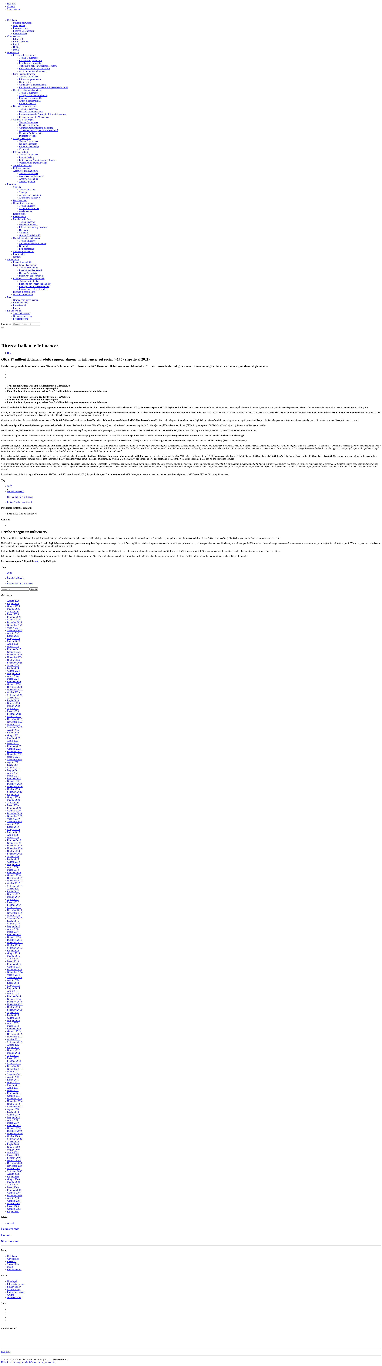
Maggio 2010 (13, 1117)
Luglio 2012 (13, 1047)
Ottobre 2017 (13, 883)
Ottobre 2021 (13, 757)
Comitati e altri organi (23, 119)
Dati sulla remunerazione (25, 106)
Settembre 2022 (14, 727)
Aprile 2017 (13, 899)
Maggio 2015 (13, 956)
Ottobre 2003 (13, 1203)
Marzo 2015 (13, 961)
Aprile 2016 (13, 929)
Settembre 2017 (14, 886)
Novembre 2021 (15, 754)
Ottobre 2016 (13, 915)
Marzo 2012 (13, 1058)
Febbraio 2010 (14, 1125)
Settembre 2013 (14, 1009)
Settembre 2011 (14, 1074)
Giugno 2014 (13, 985)
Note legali (12, 1281)
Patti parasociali (26, 249)
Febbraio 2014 (14, 996)
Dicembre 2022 (14, 719)
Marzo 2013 (13, 1026)
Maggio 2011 (13, 1085)
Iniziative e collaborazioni (31, 275)
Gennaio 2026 (14, 619)
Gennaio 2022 (14, 748)
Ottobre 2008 (13, 1168)
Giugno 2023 (13, 703)
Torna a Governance (28, 57)
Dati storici (24, 230)
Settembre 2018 (14, 853)
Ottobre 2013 (13, 1007)
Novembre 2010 (15, 1101)
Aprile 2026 (13, 611)
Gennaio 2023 (14, 716)
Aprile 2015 (13, 958)
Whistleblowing (14, 1297)
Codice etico (25, 82)
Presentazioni (19, 216)
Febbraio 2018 (14, 872)
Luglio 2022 (13, 732)
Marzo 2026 (13, 614)
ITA (9, 3)
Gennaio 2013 (14, 1031)
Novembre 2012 (15, 1036)
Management (19, 25)
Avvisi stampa (25, 211)
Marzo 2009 (13, 1155)
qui (36, 561)
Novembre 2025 (15, 625)
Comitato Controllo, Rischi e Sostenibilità (38, 130)
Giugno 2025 (13, 638)
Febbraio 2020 (14, 808)
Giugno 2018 (13, 861)
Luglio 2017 (13, 891)
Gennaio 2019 (14, 843)
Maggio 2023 (13, 705)
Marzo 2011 (13, 1090)
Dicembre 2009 (14, 1131)
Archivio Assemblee (28, 179)
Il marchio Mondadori (23, 31)
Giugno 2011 (13, 1082)
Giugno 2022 (13, 735)
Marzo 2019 (13, 837)
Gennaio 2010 (14, 1128)
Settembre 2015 (14, 948)
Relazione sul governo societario (34, 68)
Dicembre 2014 (14, 969)
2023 (9, 486)
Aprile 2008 (13, 1184)
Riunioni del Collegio (29, 146)
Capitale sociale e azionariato (26, 238)
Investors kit (19, 254)
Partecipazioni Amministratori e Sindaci (37, 160)
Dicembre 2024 (14, 654)
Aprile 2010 (13, 1120)
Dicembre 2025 (14, 622)
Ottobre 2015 (13, 945)
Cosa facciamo (14, 36)
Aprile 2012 (13, 1055)
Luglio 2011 (13, 1079)
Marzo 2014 (13, 993)
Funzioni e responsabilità (31, 98)
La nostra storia (20, 28)
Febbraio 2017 (14, 905)
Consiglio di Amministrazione (27, 90)
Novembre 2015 (15, 942)
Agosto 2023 (13, 697)
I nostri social (19, 305)
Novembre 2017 (15, 880)
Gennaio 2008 (14, 1192)
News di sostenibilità (23, 294)
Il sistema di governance (24, 55)
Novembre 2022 (15, 722)
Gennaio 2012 (14, 1063)
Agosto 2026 (13, 601)
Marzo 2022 (13, 743)
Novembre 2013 (15, 1004)
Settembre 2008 (14, 1171)
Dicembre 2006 (14, 1195)
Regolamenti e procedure (31, 63)
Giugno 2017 (13, 894)
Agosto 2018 (13, 856)
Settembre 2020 (14, 792)
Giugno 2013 (13, 1018)
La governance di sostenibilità (33, 289)
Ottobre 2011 (13, 1071)
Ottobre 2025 (13, 627)
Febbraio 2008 (14, 1190)
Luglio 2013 (13, 1015)
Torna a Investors (27, 189)
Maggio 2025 (13, 641)
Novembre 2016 (15, 913)
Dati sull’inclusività (28, 273)
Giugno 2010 (13, 1114)
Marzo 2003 (13, 1206)
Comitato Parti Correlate (30, 133)
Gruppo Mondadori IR (29, 235)
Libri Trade (18, 39)
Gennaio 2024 (14, 684)
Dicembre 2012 (14, 1034)
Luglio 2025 (13, 635)
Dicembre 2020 (14, 783)
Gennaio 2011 (13, 1096)
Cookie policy (13, 1289)
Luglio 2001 (13, 1211)
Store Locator (13, 9)
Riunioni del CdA (27, 103)
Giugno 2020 (13, 797)
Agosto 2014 (13, 980)
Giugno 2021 (13, 767)
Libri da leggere (20, 302)
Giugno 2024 (13, 670)
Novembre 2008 (15, 1166)
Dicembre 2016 (14, 910)
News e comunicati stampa (25, 300)
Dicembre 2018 (14, 845)
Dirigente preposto (28, 136)
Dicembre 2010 (14, 1098)
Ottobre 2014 (13, 974)
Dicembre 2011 (14, 1066)
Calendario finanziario (23, 251)
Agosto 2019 (13, 824)
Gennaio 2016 (14, 937)
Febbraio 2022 (14, 746)
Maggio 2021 (13, 770)
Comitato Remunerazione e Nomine (36, 127)
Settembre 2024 (14, 662)
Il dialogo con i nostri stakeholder (28, 278)
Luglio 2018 (13, 859)
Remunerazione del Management (34, 117)
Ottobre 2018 (13, 851)
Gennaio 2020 (14, 810)
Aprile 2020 (13, 802)
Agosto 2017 (13, 888)
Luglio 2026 (13, 603)
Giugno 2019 (13, 829)
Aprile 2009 (13, 1152)
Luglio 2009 (13, 1144)
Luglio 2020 (13, 794)
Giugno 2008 (13, 1179)
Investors (11, 184)
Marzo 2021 (13, 775)
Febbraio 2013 (14, 1028)
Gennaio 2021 (14, 781)
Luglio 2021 (13, 765)
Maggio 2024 (13, 673)
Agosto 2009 (13, 1141)
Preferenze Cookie (16, 1292)
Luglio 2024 (13, 668)
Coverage (23, 232)
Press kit (17, 308)
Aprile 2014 (13, 991)
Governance (13, 52)
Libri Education (20, 41)
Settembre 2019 (14, 821)
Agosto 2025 (13, 633)
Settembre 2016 (14, 918)
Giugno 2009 (13, 1147)
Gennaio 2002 (14, 1209)
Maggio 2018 (13, 864)
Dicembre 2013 (14, 1001)
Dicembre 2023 (14, 687)
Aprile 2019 (13, 835)
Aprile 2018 (13, 867)
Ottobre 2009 (13, 1136)
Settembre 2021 (14, 759)
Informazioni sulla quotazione (33, 227)
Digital (16, 47)
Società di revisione (22, 165)
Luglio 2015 (13, 950)
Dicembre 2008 (14, 1163)
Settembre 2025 (14, 630)
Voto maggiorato (27, 181)
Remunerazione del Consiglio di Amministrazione (42, 114)
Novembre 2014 (15, 972)
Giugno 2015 (13, 953)
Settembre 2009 (14, 1139)
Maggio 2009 (13, 1149)
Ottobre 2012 (13, 1039)
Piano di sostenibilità (23, 262)
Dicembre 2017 (14, 878)
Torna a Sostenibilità (28, 267)
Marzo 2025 (13, 646)
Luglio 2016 (13, 921)
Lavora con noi (14, 310)
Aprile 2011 (12, 1087)
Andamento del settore (29, 197)
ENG (14, 3)
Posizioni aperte (20, 318)
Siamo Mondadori (21, 313)
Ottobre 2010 (13, 1104)
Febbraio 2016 (14, 934)
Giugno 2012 (13, 1050)
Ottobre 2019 (13, 818)
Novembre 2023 (15, 689)
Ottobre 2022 (13, 724)
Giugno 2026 (13, 606)
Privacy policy (14, 1286)
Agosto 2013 (13, 1012)
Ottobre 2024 (13, 660)
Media (16, 49)
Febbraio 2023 (14, 714)
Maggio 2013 (13, 1020)
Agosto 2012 (13, 1044)
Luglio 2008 (13, 1176)
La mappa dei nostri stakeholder (34, 286)
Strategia (17, 187)
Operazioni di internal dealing (33, 162)
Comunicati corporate (23, 203)
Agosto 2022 (13, 730)
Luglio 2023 (13, 700)
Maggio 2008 (13, 1182)
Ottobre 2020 (13, 789)
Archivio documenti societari (32, 71)
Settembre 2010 (14, 1106)
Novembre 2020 (15, 786)
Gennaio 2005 (14, 1200)
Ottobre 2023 (13, 692)
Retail (16, 44)
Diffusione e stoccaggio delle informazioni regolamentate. (28, 1362)
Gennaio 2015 (14, 966)
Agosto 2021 (13, 762)
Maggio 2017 (13, 896)
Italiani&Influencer (19, 502)
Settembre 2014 (14, 977)
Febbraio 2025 (14, 649)
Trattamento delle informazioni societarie (38, 66)
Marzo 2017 (13, 902)
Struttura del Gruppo (23, 23)
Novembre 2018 (15, 848)
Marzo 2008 (13, 1187)
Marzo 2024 (13, 679)
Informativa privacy (16, 1284)
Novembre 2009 (15, 1133)
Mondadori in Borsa (22, 219)
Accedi (10, 1223)
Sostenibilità (13, 259)
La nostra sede (20, 33)
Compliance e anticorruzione (32, 84)
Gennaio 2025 (14, 652)
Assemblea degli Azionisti (25, 170)
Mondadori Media (15, 491)
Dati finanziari (20, 200)
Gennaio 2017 (14, 907)
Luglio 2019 (13, 827)
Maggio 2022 (13, 738)
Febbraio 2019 (14, 840)
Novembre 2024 (15, 657)
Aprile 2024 (13, 676)
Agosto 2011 (13, 1077)
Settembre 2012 (14, 1042)
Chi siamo (12, 20)
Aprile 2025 (13, 644)
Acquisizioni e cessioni (30, 195)
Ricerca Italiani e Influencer (20, 497)
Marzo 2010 (13, 1122)
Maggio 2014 (13, 988)
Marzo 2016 (13, 931)
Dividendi (24, 246)
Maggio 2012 (13, 1053)
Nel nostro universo (22, 316)
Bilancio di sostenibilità (24, 292)
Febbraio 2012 (14, 1061)
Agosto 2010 (13, 1109)
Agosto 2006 (13, 1198)
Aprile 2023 (13, 708)
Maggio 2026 (13, 609)
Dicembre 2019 (14, 813)
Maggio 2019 (13, 832)
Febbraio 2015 (14, 964)
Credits (10, 1295)
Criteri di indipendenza (30, 101)
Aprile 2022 (13, 740)
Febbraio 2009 (14, 1157)
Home (10, 353)
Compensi (24, 149)
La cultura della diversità (24, 265)
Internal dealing (20, 152)
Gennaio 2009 (14, 1160)
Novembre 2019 (15, 816)
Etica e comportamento (24, 74)
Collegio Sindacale (22, 138)
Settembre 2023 (14, 695)
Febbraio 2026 (14, 617)
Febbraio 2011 (14, 1093)
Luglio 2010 (13, 1112)
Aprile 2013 (13, 1023)
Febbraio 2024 (14, 681)
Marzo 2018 (13, 870)
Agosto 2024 (13, 665)
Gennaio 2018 (14, 875)
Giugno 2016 (13, 923)
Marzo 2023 (13, 711)
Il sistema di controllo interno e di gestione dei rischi (43, 87)
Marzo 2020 (13, 805)
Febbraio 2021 (14, 778)
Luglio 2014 (13, 983)
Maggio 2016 (13, 926)
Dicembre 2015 (14, 940)
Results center (19, 214)
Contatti (11, 6)
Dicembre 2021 (14, 751)
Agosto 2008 (13, 1174)
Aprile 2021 (13, 773)
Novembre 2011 (14, 1069)
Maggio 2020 (13, 800)
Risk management (21, 168)
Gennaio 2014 (14, 999)
